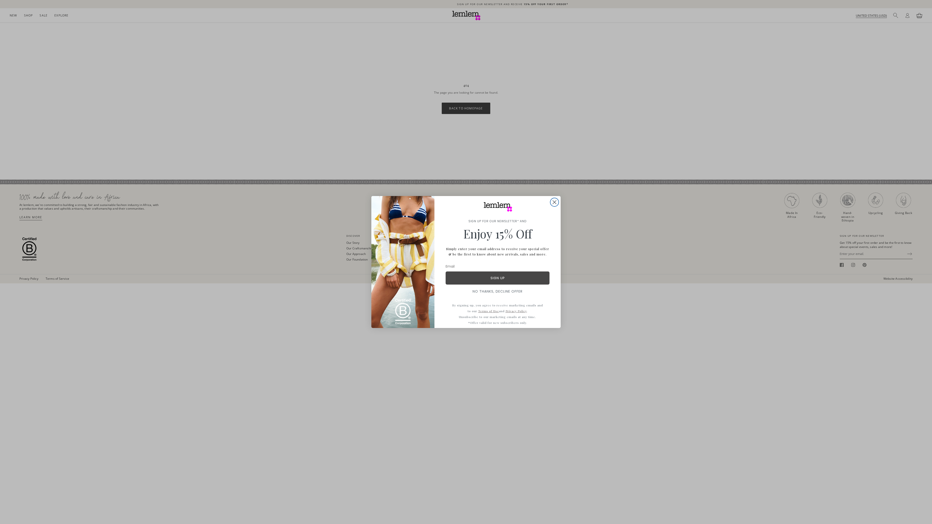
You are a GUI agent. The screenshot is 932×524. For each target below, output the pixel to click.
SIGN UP (498, 278)
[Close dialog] (554, 202)
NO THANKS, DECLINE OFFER (498, 291)
